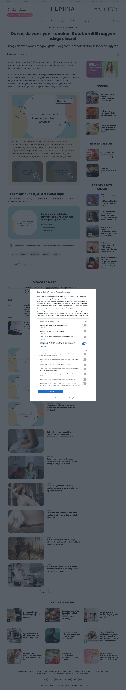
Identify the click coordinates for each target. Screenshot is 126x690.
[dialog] (63, 345)
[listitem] (63, 321)
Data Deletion (53, 398)
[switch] (84, 325)
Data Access (63, 398)
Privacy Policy (72, 398)
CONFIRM (50, 392)
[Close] (92, 292)
